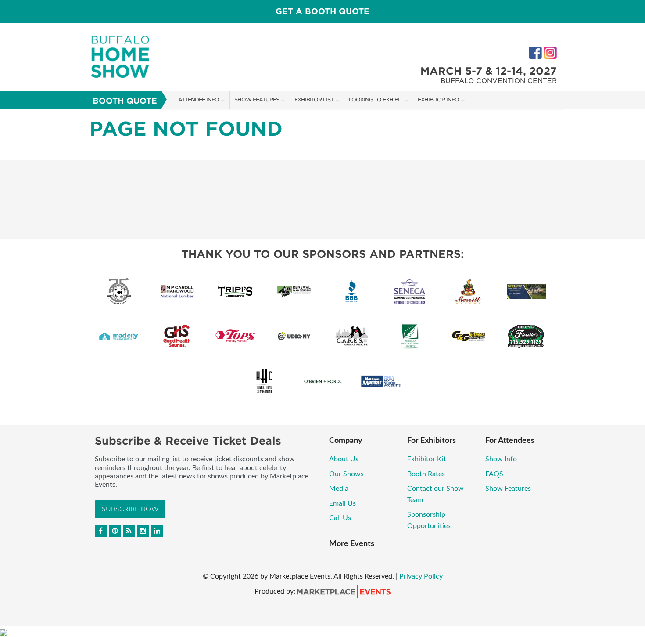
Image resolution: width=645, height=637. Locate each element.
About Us (343, 459)
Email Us (342, 503)
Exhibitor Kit (426, 459)
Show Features (256, 99)
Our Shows (346, 474)
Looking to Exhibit (375, 99)
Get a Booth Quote (322, 11)
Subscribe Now (130, 509)
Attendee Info (198, 99)
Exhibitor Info (438, 99)
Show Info (501, 459)
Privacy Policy (421, 576)
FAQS (494, 474)
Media (339, 488)
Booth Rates (426, 474)
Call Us (340, 517)
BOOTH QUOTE (125, 100)
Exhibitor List (313, 99)
